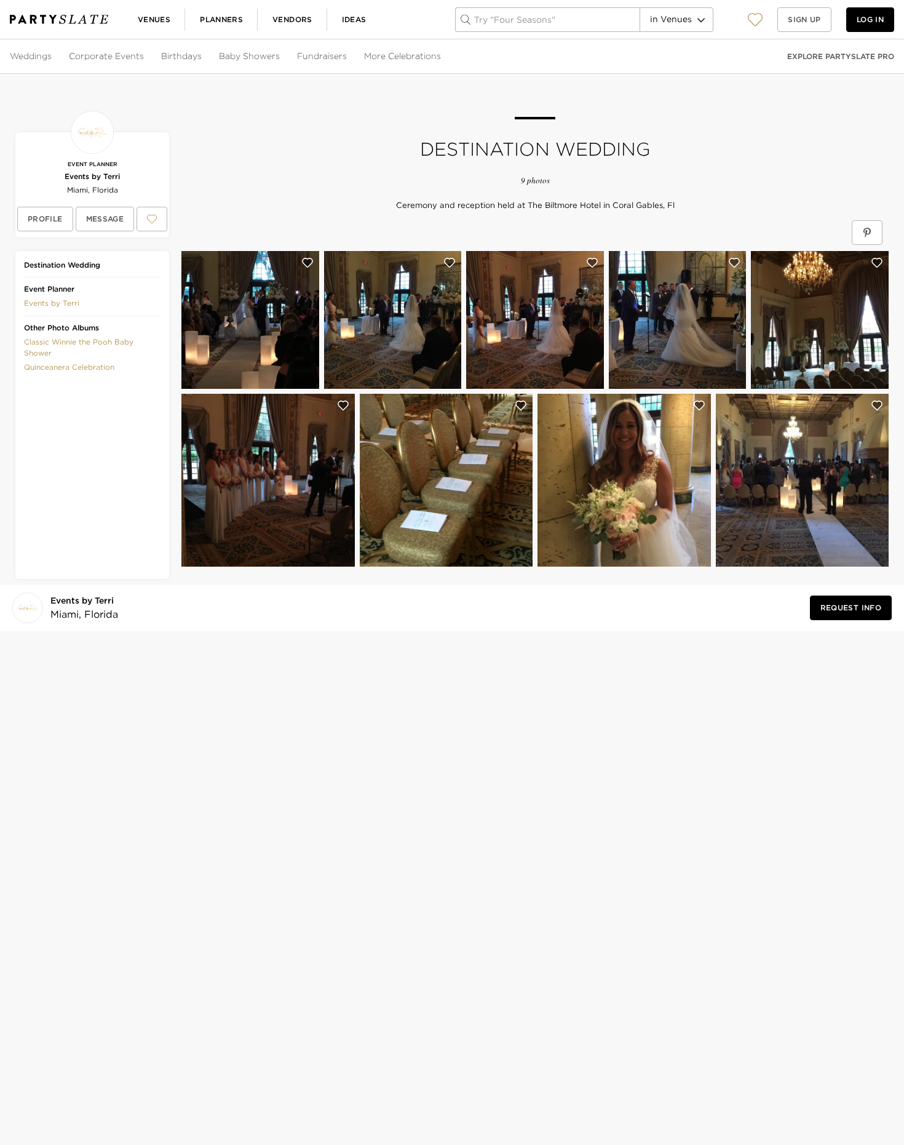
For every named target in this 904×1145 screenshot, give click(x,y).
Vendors (292, 19)
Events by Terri (92, 176)
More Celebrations (402, 56)
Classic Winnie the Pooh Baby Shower (78, 347)
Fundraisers (322, 56)
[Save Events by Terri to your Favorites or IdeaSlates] (152, 219)
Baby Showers (249, 56)
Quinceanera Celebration (69, 367)
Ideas (354, 19)
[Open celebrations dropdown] (442, 56)
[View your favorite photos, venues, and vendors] (755, 19)
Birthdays (181, 56)
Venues (154, 19)
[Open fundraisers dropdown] (348, 56)
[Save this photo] (307, 262)
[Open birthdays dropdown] (203, 56)
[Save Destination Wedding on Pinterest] (867, 232)
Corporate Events (106, 56)
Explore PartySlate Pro (840, 56)
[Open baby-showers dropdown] (281, 56)
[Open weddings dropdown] (53, 56)
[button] (755, 19)
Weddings (31, 56)
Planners (221, 19)
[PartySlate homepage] (59, 19)
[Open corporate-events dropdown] (145, 56)
